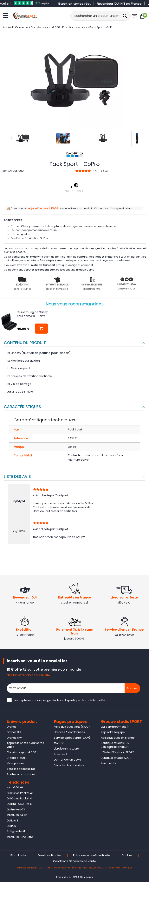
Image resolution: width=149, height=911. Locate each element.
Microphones (15, 763)
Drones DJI (14, 732)
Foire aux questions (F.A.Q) (72, 727)
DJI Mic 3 (12, 820)
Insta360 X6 (15, 787)
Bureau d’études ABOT (116, 758)
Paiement (60, 754)
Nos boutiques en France (118, 738)
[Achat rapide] (41, 329)
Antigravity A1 (16, 831)
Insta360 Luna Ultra (20, 837)
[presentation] (11, 138)
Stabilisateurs (16, 758)
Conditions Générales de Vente (74, 861)
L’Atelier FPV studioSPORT (117, 752)
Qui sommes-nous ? (115, 727)
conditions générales (46, 700)
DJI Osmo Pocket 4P (20, 793)
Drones (11, 727)
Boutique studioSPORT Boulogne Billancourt (116, 745)
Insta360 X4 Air (17, 815)
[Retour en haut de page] (144, 634)
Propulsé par (63, 877)
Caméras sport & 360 (21, 752)
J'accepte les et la (59, 700)
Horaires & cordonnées (69, 732)
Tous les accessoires (21, 769)
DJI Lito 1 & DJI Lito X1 (19, 804)
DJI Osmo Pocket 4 (19, 798)
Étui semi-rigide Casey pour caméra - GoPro (32, 314)
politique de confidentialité (86, 700)
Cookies (127, 855)
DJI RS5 (11, 826)
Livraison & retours (66, 748)
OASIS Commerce (83, 877)
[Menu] (5, 16)
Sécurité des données (69, 765)
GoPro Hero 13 (16, 809)
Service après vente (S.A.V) (72, 738)
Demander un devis (67, 760)
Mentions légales (49, 855)
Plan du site (18, 855)
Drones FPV (14, 738)
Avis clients (108, 763)
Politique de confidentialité (91, 855)
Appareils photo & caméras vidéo (25, 745)
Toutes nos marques (21, 774)
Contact (60, 743)
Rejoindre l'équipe (113, 732)
